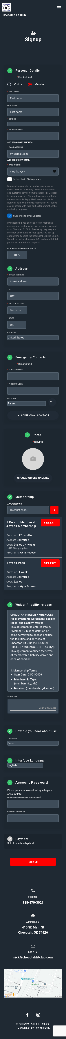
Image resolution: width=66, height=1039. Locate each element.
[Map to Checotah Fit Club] (33, 983)
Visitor (18, 84)
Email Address (15, 147)
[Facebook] (28, 1015)
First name (13, 92)
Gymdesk (43, 1028)
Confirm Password (16, 812)
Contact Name (15, 370)
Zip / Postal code (16, 304)
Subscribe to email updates (33, 229)
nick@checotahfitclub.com (33, 957)
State (10, 318)
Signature (12, 696)
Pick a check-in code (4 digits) (21, 248)
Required (12, 738)
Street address (15, 275)
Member (40, 84)
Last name (12, 105)
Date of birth (14, 165)
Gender (11, 119)
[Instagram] (38, 1015)
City (10, 289)
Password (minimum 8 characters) (24, 797)
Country (11, 333)
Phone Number (15, 129)
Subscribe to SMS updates (32, 194)
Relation (11, 398)
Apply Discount (14, 504)
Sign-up (33, 861)
